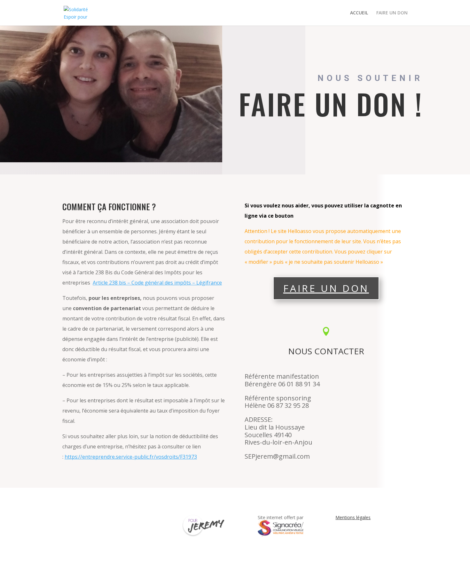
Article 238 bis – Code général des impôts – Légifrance (157, 282)
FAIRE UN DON (392, 13)
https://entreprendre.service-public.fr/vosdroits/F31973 (131, 456)
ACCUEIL (359, 13)
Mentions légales (353, 517)
